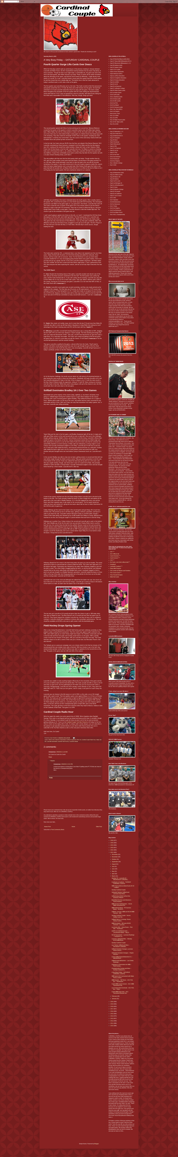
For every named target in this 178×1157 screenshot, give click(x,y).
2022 (112, 850)
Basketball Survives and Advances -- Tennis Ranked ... (122, 900)
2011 (112, 1023)
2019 (112, 1004)
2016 (112, 1011)
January (114, 998)
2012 (112, 1021)
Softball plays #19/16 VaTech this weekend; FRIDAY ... (121, 896)
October (114, 859)
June (113, 869)
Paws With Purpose (115, 568)
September (115, 861)
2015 (112, 1013)
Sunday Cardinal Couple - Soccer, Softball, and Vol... (121, 916)
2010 (112, 1025)
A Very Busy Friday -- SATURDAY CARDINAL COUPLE (121, 973)
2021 (112, 852)
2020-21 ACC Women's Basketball (57, 739)
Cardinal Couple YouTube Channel (77, 722)
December (115, 854)
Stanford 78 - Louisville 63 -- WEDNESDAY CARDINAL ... (120, 878)
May (113, 871)
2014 (112, 1016)
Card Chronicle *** (115, 556)
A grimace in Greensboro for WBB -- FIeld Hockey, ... (122, 965)
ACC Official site (114, 554)
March (114, 876)
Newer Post (47, 826)
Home (73, 826)
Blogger (96, 1143)
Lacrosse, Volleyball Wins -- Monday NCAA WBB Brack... (122, 939)
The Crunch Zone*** (115, 572)
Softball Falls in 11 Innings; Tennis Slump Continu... (121, 920)
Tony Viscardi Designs (116, 575)
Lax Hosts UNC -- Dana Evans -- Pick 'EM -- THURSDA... (122, 928)
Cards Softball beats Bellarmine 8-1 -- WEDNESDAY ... (122, 957)
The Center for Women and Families (120, 570)
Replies (52, 760)
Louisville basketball (52, 741)
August (114, 864)
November (115, 857)
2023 (112, 847)
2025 (112, 842)
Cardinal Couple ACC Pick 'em (73, 739)
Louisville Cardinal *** (116, 566)
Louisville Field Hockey (63, 741)
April (113, 873)
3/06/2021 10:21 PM (67, 764)
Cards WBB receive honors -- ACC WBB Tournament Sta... (123, 984)
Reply (50, 757)
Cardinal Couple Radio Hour (89, 739)
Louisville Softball (73, 741)
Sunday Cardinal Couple (119, 890)
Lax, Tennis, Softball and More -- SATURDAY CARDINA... (121, 945)
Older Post (99, 826)
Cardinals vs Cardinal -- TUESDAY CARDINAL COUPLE (121, 882)
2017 (112, 1009)
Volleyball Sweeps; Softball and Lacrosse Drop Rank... (120, 893)
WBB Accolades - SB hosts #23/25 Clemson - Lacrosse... (121, 924)
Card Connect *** (115, 558)
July (113, 866)
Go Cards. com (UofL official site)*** (120, 562)
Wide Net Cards (114, 577)
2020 (112, 1001)
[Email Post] (74, 737)
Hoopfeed (113, 564)
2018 (112, 1006)
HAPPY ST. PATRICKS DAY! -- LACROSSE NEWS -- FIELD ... (121, 931)
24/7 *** (112, 551)
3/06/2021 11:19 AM (61, 752)
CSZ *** (112, 560)
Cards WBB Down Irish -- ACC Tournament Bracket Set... (120, 992)
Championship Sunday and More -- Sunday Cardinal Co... (121, 969)
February (114, 996)
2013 (112, 1018)
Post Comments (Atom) (57, 829)
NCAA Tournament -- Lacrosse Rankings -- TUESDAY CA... (123, 935)
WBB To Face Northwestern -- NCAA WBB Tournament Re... (122, 904)
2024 (112, 845)
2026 (112, 840)
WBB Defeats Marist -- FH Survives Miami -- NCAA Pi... (121, 908)
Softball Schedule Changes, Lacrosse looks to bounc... (122, 949)
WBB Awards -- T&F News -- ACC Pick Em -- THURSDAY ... (122, 980)
